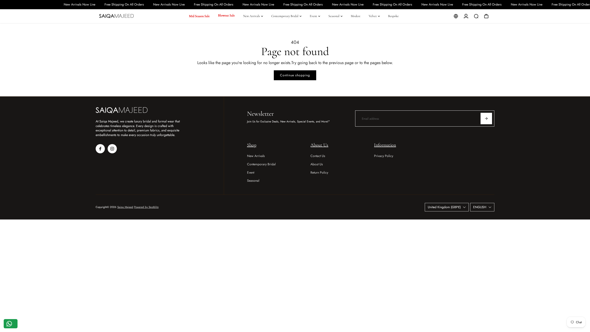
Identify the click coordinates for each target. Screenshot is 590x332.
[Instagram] (112, 148)
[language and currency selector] (455, 16)
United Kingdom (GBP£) (444, 207)
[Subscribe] (486, 119)
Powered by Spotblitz (146, 207)
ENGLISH (479, 207)
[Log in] (466, 16)
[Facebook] (100, 148)
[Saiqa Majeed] (128, 16)
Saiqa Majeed (125, 207)
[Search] (476, 16)
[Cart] (486, 16)
